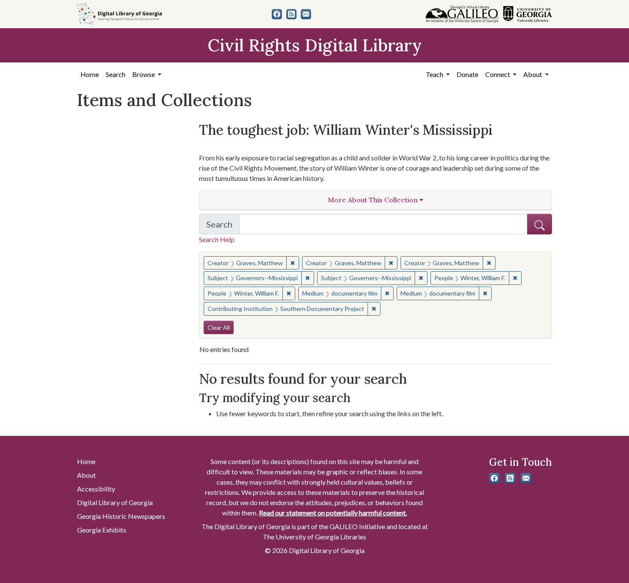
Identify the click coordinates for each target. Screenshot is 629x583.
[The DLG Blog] (291, 14)
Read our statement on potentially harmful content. (333, 513)
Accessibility (96, 489)
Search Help (216, 239)
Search (115, 74)
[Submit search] (539, 224)
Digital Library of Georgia (115, 502)
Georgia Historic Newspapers (121, 516)
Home (89, 74)
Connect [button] (498, 74)
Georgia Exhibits (101, 530)
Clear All (219, 327)
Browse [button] (144, 74)
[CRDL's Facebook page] (277, 14)
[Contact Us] (306, 14)
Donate (467, 74)
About (86, 475)
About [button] (533, 74)
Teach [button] (435, 74)
